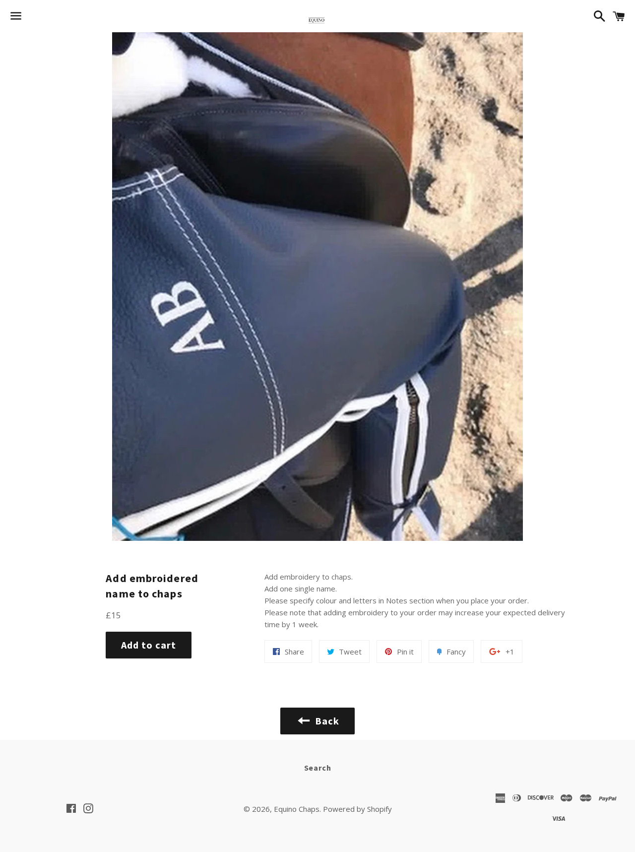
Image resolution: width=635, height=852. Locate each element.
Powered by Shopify (357, 809)
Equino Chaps (296, 809)
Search (317, 768)
